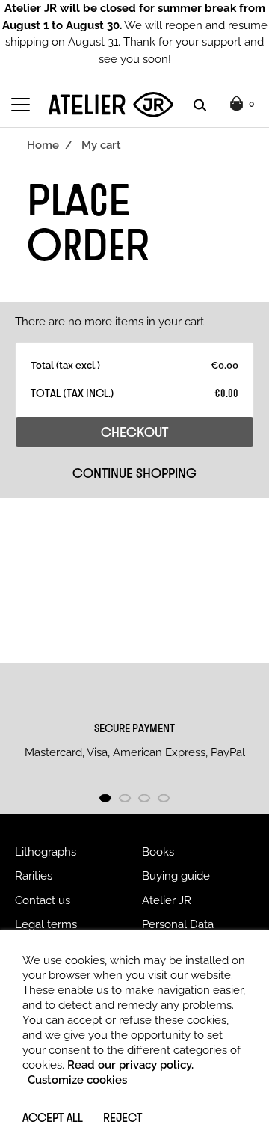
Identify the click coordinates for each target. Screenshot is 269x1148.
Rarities (33, 876)
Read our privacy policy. (130, 1065)
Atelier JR (166, 900)
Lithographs (45, 852)
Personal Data (178, 924)
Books (158, 852)
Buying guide (176, 876)
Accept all (52, 1117)
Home (43, 145)
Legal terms (46, 924)
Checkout (134, 431)
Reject (122, 1117)
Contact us (42, 900)
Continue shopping (134, 472)
